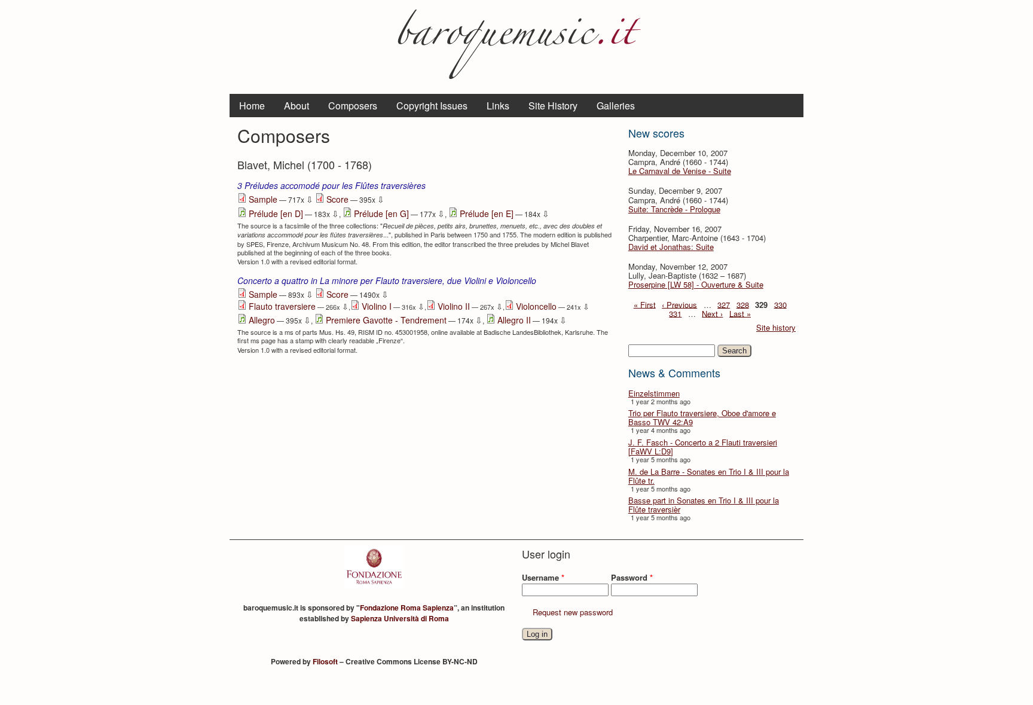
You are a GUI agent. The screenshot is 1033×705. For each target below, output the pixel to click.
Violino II (454, 306)
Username (543, 577)
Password (632, 577)
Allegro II (514, 320)
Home (252, 105)
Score (337, 199)
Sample (263, 199)
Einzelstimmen (654, 393)
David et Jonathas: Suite (671, 246)
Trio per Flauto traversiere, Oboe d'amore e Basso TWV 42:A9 (702, 417)
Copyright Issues (431, 105)
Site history (776, 327)
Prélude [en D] (276, 213)
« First (645, 304)
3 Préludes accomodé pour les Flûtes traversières (331, 185)
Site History (552, 105)
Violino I (377, 306)
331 (675, 313)
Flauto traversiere (282, 306)
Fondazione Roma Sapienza (407, 607)
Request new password (573, 612)
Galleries (616, 105)
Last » (740, 313)
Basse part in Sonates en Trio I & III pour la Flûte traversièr (703, 505)
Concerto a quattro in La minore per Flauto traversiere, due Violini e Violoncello (386, 280)
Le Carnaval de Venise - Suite (679, 170)
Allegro (262, 320)
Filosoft (325, 661)
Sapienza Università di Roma (400, 618)
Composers (352, 105)
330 (780, 304)
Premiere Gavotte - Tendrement (386, 320)
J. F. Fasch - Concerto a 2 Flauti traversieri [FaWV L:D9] (702, 447)
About (296, 105)
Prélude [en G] (381, 213)
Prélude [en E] (487, 213)
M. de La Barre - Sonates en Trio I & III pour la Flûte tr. (708, 476)
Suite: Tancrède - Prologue (674, 209)
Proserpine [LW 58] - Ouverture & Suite (695, 284)
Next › (712, 313)
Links (498, 105)
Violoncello (536, 306)
